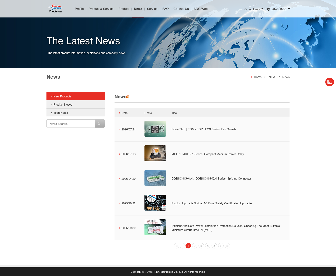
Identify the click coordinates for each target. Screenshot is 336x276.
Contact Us (181, 8)
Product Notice (62, 104)
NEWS (273, 77)
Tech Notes (60, 112)
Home (258, 77)
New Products (62, 96)
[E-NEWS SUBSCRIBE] (329, 82)
